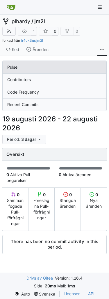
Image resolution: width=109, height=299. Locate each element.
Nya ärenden (94, 200)
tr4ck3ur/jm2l (32, 40)
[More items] (102, 49)
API (91, 293)
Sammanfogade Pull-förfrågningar (15, 209)
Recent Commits (22, 104)
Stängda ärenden (68, 200)
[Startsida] (11, 7)
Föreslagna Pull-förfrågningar (41, 206)
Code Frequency (23, 92)
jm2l (39, 21)
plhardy (21, 21)
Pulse (12, 67)
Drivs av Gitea (39, 278)
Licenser (72, 293)
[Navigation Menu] (100, 7)
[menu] (24, 139)
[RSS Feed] (9, 31)
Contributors (19, 79)
